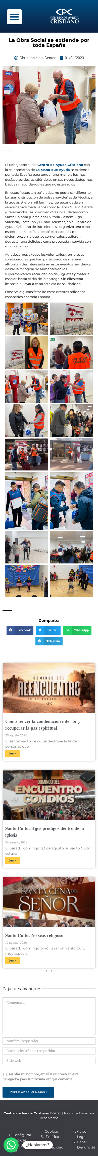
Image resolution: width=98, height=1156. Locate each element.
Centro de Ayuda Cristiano (60, 165)
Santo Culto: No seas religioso (34, 935)
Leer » (13, 753)
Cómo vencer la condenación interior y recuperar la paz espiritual (42, 724)
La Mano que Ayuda (53, 170)
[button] (14, 16)
